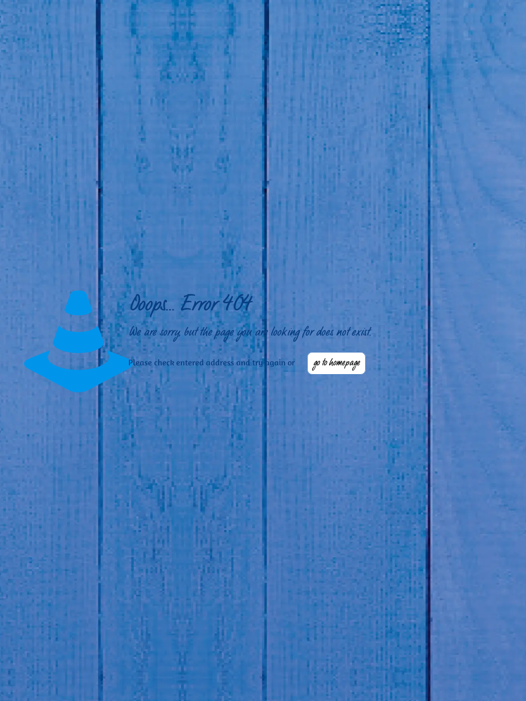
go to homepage (336, 363)
